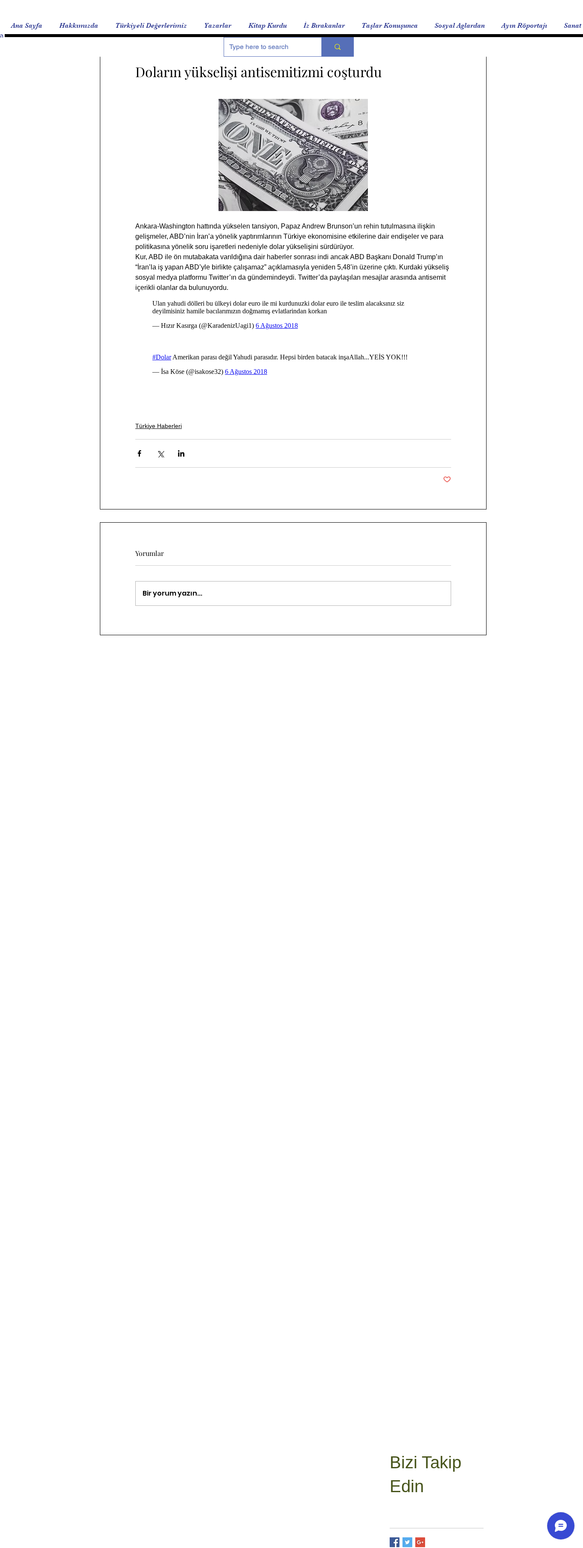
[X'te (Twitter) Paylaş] (160, 453)
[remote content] (293, 314)
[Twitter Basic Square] (407, 1542)
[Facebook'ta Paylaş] (139, 453)
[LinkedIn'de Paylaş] (181, 453)
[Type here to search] (337, 47)
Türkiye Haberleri (158, 425)
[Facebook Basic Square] (394, 1542)
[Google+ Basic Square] (420, 1542)
